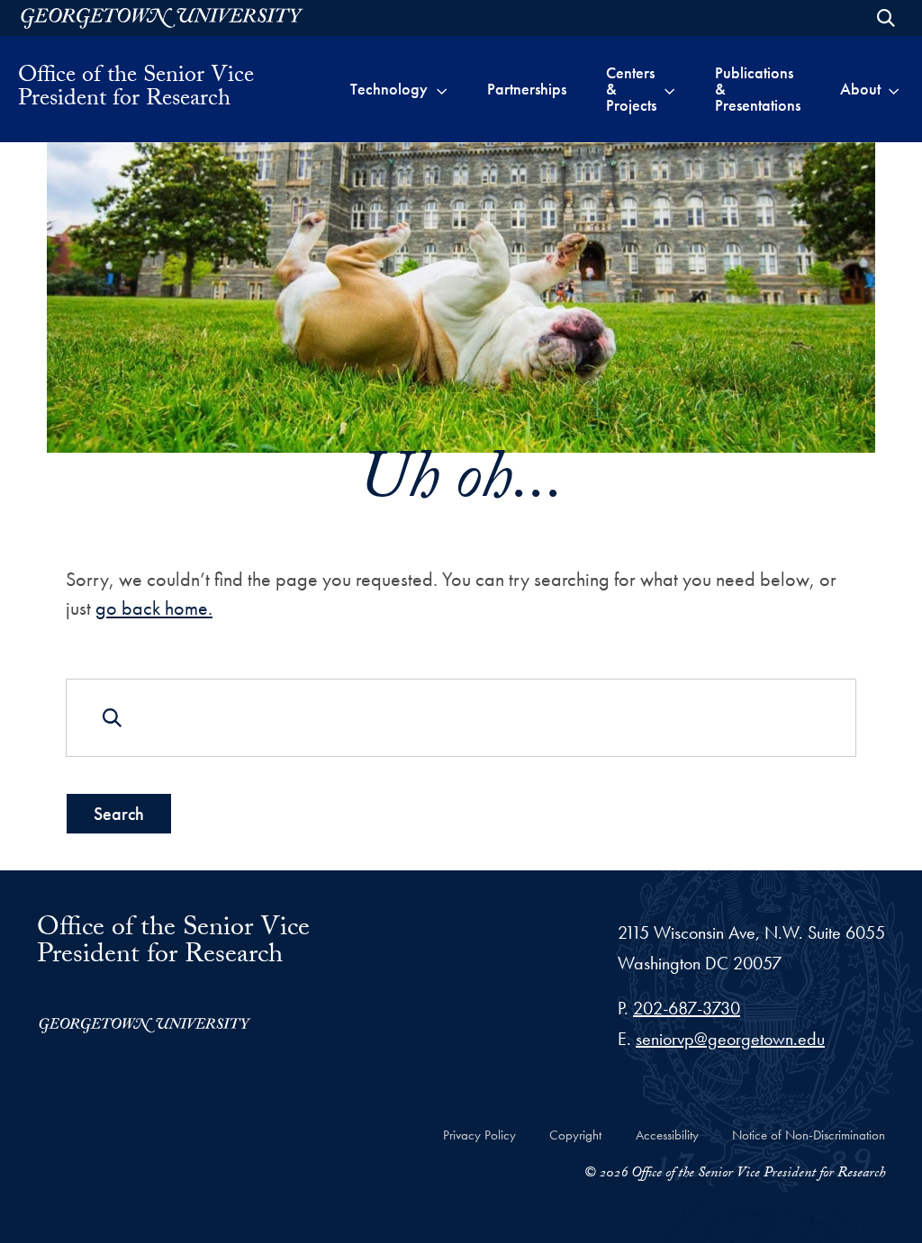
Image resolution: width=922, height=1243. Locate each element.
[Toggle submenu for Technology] (441, 89)
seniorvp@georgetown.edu (730, 1038)
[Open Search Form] (886, 18)
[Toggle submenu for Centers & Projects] (669, 89)
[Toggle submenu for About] (893, 89)
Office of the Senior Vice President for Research (136, 89)
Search (119, 813)
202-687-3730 (686, 1008)
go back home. (153, 608)
